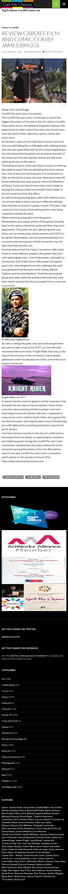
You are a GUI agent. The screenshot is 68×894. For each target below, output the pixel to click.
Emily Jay (56, 828)
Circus (5, 690)
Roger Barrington (10, 870)
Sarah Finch (8, 873)
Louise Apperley (22, 858)
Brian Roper (26, 816)
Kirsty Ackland (42, 852)
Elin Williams (26, 825)
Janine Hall (48, 840)
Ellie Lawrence (9, 828)
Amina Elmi (29, 807)
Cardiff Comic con (13, 477)
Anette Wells (42, 807)
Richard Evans (52, 867)
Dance (5, 696)
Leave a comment (54, 51)
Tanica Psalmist (35, 876)
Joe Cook (22, 843)
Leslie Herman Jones (34, 855)
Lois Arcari (7, 858)
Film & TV (6, 27)
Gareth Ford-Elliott (11, 834)
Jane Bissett (36, 840)
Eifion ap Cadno (43, 822)
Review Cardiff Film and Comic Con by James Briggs (31, 39)
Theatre (6, 780)
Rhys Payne (38, 867)
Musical (6, 750)
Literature (7, 732)
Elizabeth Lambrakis (43, 825)
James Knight (22, 840)
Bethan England (35, 813)
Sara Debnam (39, 870)
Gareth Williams (30, 834)
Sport (4, 774)
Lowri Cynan (37, 858)
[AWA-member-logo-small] (34, 543)
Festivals (6, 708)
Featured (6, 702)
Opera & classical (10, 756)
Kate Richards (25, 849)
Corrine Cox (57, 819)
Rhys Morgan (24, 867)
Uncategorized (9, 786)
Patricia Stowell (10, 864)
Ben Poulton (8, 813)
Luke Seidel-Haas (10, 861)
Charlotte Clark (10, 819)
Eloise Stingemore (26, 828)
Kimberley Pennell (24, 852)
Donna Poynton (26, 822)
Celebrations (8, 684)
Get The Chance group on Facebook (28, 655)
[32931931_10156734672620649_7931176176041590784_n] (34, 570)
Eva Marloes (40, 831)
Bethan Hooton (51, 813)
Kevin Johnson (56, 849)
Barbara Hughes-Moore (14, 810)
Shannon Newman (24, 873)
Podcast (6, 768)
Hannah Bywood (26, 837)
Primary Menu (64, 4)
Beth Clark (20, 813)
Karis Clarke (42, 846)
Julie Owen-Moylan (12, 846)
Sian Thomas (40, 873)
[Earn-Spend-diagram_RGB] (34, 516)
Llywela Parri (52, 855)
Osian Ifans (60, 861)
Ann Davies (56, 807)
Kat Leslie (55, 846)
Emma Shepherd (24, 831)
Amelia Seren (15, 807)
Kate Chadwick (9, 849)
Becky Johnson (52, 810)
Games (15, 27)
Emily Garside (43, 828)
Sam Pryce (25, 870)
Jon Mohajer (34, 843)
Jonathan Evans (49, 843)
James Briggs (33, 51)
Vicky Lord (19, 879)
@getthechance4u (11, 636)
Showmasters (51, 477)
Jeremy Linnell (9, 843)
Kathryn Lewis (40, 849)
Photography (8, 762)
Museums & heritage (12, 738)
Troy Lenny (7, 879)
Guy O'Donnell (9, 837)
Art (3, 678)
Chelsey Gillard (26, 819)
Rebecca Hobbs (44, 864)
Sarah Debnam (53, 870)
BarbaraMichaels (35, 810)
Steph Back (7, 876)
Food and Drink (10, 720)
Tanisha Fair (49, 876)
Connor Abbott (43, 819)
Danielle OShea (9, 822)
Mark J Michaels (28, 861)
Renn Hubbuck (9, 867)
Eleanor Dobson (10, 825)
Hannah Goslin (43, 837)
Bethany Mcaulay (10, 816)
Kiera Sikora (8, 852)
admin (5, 807)
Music (5, 744)
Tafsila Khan (20, 876)
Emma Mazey (8, 831)
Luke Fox (49, 858)
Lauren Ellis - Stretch (12, 855)
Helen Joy (56, 837)
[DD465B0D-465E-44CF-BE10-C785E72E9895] (34, 597)
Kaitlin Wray (28, 846)
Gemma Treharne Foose (52, 834)
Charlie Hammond (42, 816)
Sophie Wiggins (55, 873)
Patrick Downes (27, 864)
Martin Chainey (45, 861)
